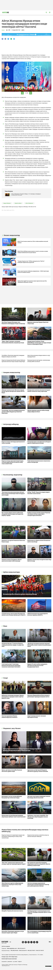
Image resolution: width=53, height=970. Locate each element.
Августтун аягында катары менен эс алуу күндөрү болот (38, 356)
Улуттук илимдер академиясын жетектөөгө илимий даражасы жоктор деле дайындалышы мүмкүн (38, 884)
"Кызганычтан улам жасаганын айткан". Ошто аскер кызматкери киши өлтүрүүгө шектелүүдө (13, 493)
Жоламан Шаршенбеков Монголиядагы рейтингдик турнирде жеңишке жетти (38, 696)
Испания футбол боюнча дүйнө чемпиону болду (20, 594)
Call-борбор (15, 961)
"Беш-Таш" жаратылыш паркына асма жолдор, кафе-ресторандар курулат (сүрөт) (13, 863)
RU (50, 942)
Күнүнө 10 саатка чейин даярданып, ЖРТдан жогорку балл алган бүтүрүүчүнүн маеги (37, 665)
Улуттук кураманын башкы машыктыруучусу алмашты (9, 716)
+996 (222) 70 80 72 (31, 950)
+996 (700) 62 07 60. (32, 206)
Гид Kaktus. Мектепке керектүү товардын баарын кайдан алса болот (13, 356)
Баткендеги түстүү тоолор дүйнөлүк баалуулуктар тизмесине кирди (12, 797)
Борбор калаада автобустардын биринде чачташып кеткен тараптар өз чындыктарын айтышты (38, 514)
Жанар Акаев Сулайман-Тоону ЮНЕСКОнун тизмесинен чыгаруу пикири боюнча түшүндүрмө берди (39, 343)
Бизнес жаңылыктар (12, 235)
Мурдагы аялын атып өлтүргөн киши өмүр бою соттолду (39, 560)
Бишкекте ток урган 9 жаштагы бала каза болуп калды (13, 541)
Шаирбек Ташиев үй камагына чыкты (12, 910)
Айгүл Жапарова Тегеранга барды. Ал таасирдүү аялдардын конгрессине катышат (26, 194)
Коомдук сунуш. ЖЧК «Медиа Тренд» (9, 956)
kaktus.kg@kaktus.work (12, 948)
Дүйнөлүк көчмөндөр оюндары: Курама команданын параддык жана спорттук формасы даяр (13, 697)
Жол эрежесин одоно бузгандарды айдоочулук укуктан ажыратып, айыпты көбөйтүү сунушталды (38, 864)
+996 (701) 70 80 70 (40, 950)
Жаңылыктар (4, 961)
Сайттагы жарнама (6, 946)
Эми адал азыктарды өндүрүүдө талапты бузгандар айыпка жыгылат (38, 797)
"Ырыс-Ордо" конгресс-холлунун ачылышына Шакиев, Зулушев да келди (13, 342)
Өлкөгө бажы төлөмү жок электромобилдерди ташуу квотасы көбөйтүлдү (25, 830)
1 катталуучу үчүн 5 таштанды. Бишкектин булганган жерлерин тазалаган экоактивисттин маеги (11, 665)
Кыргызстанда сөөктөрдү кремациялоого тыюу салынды (13, 442)
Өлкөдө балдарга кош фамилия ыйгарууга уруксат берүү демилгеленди (39, 442)
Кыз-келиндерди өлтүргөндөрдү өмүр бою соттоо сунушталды (39, 932)
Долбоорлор (9, 961)
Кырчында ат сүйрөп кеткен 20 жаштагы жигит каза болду (38, 541)
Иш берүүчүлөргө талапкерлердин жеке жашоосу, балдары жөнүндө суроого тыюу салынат (39, 912)
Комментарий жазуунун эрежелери (9, 958)
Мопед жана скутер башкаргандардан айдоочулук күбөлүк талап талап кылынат (14, 816)
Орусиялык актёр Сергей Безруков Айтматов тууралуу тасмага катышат (37, 770)
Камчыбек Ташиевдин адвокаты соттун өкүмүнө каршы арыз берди (13, 932)
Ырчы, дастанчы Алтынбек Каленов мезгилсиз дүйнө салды (12, 770)
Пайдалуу (20, 961)
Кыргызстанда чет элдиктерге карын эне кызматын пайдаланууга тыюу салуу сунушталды (13, 836)
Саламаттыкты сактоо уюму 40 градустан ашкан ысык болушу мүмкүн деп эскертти (13, 614)
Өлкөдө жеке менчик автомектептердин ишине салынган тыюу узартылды (38, 390)
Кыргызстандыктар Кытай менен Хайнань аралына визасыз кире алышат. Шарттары (13, 360)
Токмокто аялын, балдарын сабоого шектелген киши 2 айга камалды (12, 560)
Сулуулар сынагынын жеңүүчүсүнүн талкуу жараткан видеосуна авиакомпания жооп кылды (22, 749)
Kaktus (23, 30)
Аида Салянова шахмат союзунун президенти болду (36, 716)
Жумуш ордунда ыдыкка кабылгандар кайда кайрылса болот (38, 411)
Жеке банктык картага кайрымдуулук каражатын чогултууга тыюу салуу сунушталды (12, 884)
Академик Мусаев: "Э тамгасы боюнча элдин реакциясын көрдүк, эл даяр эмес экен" (13, 645)
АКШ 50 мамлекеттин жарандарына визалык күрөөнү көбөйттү (37, 614)
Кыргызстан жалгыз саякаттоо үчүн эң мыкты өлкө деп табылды (38, 835)
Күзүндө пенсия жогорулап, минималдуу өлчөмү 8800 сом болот (38, 360)
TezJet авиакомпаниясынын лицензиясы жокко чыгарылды (38, 461)
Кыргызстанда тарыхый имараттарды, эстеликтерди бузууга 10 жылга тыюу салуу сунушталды (13, 462)
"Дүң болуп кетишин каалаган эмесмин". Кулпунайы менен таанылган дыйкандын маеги (39, 645)
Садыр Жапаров (7, 203)
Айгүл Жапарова (29, 203)
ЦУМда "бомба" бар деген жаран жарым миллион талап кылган (38, 492)
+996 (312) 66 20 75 (21, 948)
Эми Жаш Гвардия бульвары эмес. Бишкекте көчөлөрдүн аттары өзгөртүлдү (13, 323)
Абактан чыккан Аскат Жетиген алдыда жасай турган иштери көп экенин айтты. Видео (13, 391)
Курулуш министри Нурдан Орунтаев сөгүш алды (37, 323)
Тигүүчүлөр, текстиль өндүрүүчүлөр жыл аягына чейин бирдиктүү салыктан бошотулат (13, 412)
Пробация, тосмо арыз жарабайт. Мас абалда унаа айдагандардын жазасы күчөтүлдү (37, 817)
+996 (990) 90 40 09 (14, 950)
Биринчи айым (18, 203)
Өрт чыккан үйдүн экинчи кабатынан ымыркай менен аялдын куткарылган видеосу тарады (12, 514)
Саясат (3, 30)
